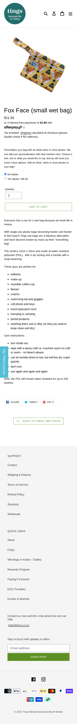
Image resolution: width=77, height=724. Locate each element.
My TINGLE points (4, 362)
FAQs (11, 549)
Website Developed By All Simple (46, 712)
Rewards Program (18, 569)
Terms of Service (17, 484)
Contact (12, 465)
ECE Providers (16, 589)
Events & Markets (18, 598)
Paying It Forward (18, 579)
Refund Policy (15, 494)
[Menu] (70, 14)
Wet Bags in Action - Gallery (24, 559)
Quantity (9, 189)
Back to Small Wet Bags (41, 421)
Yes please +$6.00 (17, 178)
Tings (26, 712)
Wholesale (13, 514)
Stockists (13, 504)
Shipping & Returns (19, 474)
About (11, 539)
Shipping (25, 132)
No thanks (13, 174)
